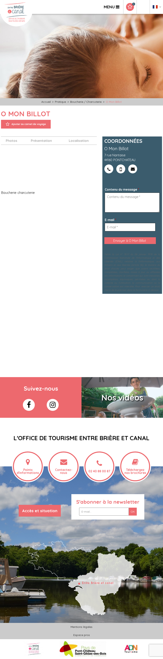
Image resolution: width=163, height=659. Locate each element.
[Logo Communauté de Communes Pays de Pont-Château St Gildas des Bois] (83, 648)
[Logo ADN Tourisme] (131, 648)
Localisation (79, 140)
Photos (11, 140)
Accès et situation (39, 510)
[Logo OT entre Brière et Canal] (33, 648)
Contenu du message (122, 189)
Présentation (41, 140)
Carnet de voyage (133, 4)
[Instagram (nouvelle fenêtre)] (53, 405)
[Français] (157, 8)
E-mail (110, 220)
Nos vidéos (122, 398)
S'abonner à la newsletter (107, 502)
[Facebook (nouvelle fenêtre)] (29, 405)
